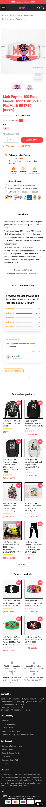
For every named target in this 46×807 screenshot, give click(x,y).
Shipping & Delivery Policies (12, 746)
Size (4, 124)
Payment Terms (8, 750)
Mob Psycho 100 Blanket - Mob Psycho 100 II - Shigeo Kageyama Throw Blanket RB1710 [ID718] (12, 547)
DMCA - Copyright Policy (11, 731)
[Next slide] (41, 51)
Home (3, 15)
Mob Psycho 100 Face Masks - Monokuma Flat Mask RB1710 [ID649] (12, 603)
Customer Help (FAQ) (10, 760)
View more (23, 564)
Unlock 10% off (5, 796)
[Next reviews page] (41, 377)
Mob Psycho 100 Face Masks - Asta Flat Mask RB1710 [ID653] (33, 639)
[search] (38, 7)
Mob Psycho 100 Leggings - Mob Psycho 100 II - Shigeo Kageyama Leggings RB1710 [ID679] (33, 547)
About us (5, 721)
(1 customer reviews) (22, 116)
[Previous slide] (4, 51)
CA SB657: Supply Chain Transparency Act (18, 735)
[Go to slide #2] (29, 86)
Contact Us (6, 756)
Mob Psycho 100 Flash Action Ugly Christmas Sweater (11, 423)
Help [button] (41, 804)
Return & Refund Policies (11, 753)
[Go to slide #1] (17, 86)
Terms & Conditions (9, 724)
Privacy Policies (7, 728)
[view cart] (42, 7)
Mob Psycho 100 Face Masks (13, 19)
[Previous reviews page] (29, 377)
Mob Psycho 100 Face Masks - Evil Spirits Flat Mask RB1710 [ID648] (33, 603)
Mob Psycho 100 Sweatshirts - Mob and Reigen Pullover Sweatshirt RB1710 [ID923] (33, 465)
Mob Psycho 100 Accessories (21, 15)
